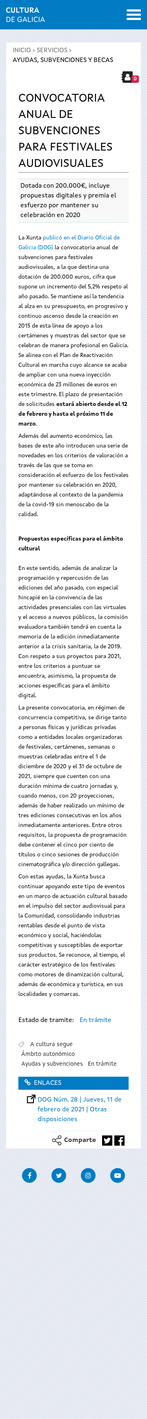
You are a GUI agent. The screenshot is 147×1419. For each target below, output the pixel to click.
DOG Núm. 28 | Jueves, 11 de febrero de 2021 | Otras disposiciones (80, 1100)
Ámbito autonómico (48, 1054)
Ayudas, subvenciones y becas (63, 60)
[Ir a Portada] (25, 17)
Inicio (22, 50)
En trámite (95, 1020)
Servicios (52, 50)
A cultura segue (51, 1044)
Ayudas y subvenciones (52, 1064)
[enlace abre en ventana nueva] (107, 1140)
